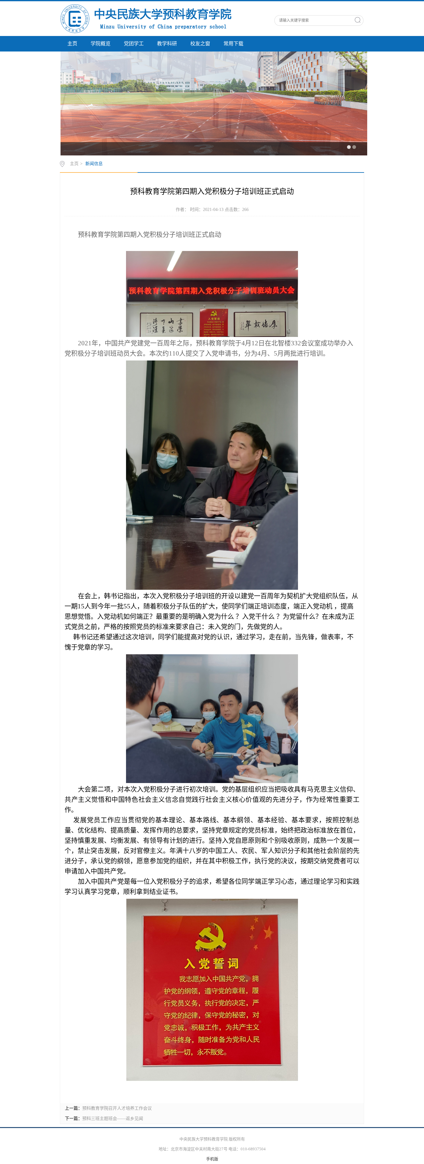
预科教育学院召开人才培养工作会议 (117, 1108)
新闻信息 (94, 163)
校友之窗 (200, 43)
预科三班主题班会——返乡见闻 (112, 1118)
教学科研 (167, 43)
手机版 (212, 1159)
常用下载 (233, 43)
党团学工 (134, 43)
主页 (72, 43)
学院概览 (101, 43)
